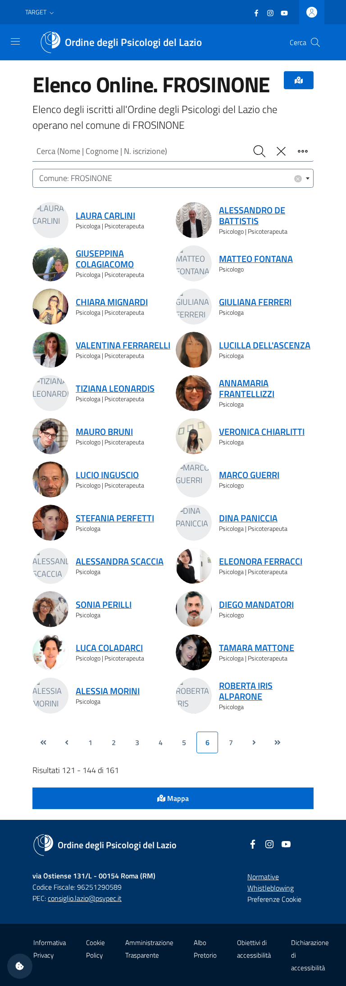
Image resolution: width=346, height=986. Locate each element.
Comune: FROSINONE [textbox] (169, 178)
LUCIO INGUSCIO (107, 475)
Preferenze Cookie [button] (274, 899)
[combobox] (173, 178)
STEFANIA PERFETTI (115, 518)
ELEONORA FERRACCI (260, 561)
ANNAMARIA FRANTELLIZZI (246, 388)
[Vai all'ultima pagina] (277, 742)
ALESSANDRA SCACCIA (120, 561)
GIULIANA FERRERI (255, 302)
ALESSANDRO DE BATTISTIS (252, 215)
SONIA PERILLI (104, 604)
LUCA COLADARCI (109, 647)
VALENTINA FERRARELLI (123, 345)
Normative (263, 876)
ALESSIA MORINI (108, 691)
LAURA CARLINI (105, 215)
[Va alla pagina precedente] (66, 742)
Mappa (177, 798)
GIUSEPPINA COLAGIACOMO (105, 259)
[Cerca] (315, 42)
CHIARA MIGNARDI (112, 302)
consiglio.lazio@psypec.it (85, 898)
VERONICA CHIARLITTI (262, 431)
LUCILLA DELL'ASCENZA (264, 345)
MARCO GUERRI (249, 475)
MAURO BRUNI (104, 431)
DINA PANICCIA (248, 518)
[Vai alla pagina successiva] (254, 742)
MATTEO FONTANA (256, 258)
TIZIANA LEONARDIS (115, 388)
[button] (40, 12)
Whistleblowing (270, 887)
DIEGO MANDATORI (256, 604)
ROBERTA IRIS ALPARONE (246, 691)
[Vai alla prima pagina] (43, 742)
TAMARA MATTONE (256, 647)
